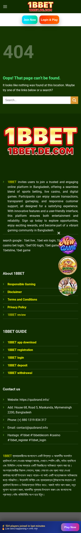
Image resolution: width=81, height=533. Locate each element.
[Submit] (74, 100)
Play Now (70, 527)
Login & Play (49, 19)
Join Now (30, 19)
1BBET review (17, 315)
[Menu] (5, 6)
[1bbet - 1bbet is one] (40, 6)
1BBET (12, 182)
